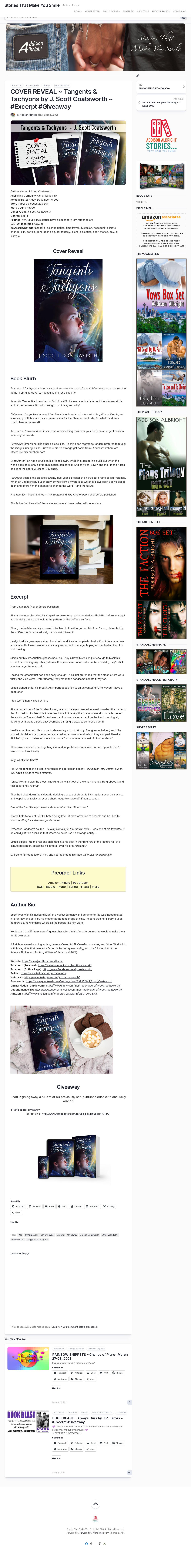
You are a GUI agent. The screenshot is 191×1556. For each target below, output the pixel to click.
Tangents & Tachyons (37, 1239)
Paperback (80, 882)
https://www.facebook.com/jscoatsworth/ (67, 969)
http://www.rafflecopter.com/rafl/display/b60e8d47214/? (75, 1113)
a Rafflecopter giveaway (25, 1109)
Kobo (62, 886)
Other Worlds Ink (62, 85)
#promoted (17, 85)
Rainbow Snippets (96, 1348)
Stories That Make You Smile (32, 5)
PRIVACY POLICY (161, 11)
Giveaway (72, 1235)
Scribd (73, 886)
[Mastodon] (100, 1543)
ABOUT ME (143, 11)
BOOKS (78, 11)
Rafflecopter (17, 1239)
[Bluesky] (95, 1544)
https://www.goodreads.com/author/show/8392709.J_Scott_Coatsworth (69, 981)
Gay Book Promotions (102, 1412)
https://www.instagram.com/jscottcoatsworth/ (52, 977)
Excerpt (46, 85)
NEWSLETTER (92, 11)
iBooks (50, 886)
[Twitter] (104, 1543)
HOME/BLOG (180, 11)
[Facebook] (86, 1543)
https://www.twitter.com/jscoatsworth (43, 973)
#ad (20, 1235)
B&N (40, 886)
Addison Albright (28, 114)
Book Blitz (72, 1412)
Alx (122, 1532)
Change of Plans (76, 1348)
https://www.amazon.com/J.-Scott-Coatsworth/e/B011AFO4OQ (59, 993)
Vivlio (95, 886)
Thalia (85, 886)
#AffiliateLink (31, 1235)
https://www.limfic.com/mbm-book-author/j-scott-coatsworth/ (83, 985)
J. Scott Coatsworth (89, 1235)
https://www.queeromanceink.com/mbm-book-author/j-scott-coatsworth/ (78, 989)
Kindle (65, 882)
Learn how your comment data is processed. (75, 1326)
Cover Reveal (32, 85)
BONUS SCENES (111, 11)
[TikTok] (91, 1543)
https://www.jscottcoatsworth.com (42, 961)
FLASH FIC (128, 11)
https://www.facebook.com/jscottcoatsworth (64, 965)
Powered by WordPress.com (94, 1532)
